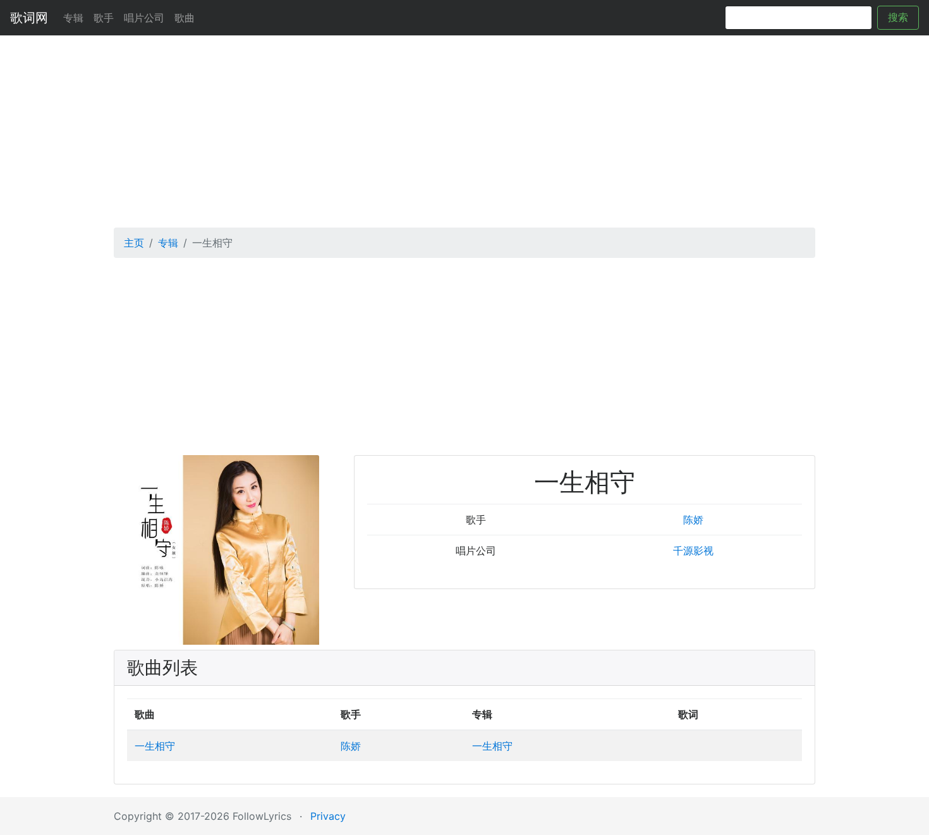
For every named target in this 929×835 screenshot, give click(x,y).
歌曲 (184, 17)
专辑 (73, 17)
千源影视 (693, 550)
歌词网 (29, 17)
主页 (134, 242)
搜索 (898, 17)
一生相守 (155, 746)
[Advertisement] (464, 127)
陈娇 (693, 519)
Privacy (328, 816)
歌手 (104, 17)
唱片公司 (144, 17)
